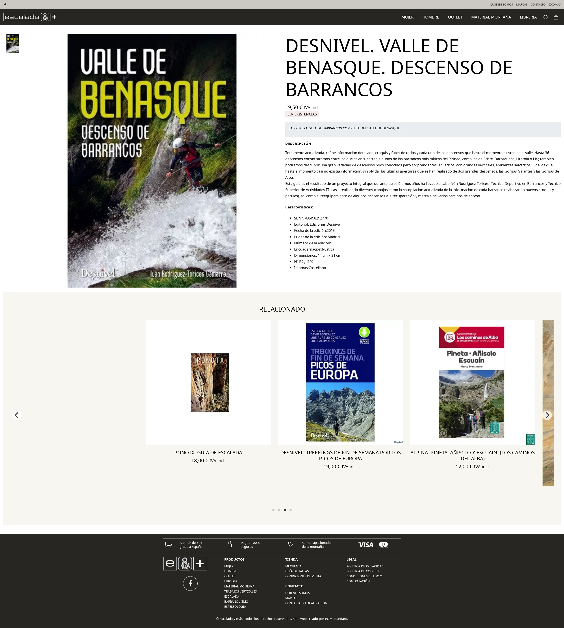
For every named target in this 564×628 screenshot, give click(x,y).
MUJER (229, 566)
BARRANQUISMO (236, 602)
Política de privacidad (365, 566)
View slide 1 (273, 510)
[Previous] (17, 415)
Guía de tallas (297, 571)
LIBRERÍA (230, 581)
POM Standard (336, 618)
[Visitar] (5, 4)
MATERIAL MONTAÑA (239, 586)
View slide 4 (290, 510)
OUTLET (230, 576)
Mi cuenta (293, 566)
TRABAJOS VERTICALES (240, 591)
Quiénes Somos (297, 593)
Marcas (291, 598)
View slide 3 (285, 510)
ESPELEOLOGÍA (235, 607)
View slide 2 (279, 510)
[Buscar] (546, 16)
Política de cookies (363, 571)
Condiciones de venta (303, 576)
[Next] (547, 415)
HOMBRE (230, 571)
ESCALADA (231, 596)
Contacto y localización (306, 603)
